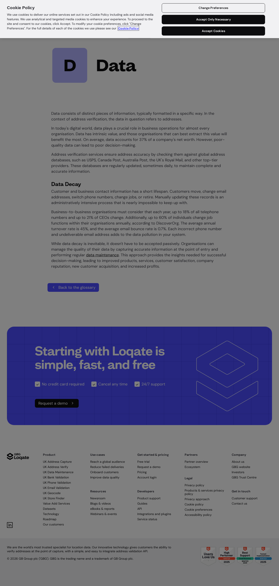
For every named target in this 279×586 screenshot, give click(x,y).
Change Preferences (213, 8)
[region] (139, 19)
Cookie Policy (128, 28)
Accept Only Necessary (213, 20)
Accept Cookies (213, 31)
